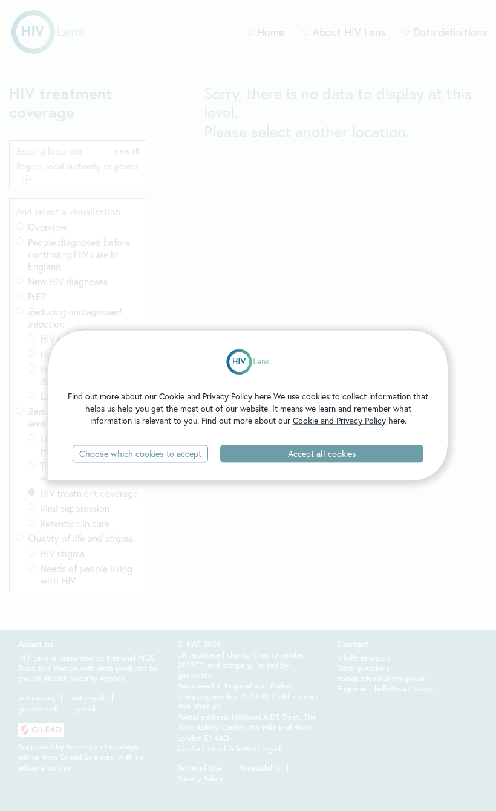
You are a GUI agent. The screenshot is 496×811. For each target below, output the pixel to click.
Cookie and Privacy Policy (339, 420)
